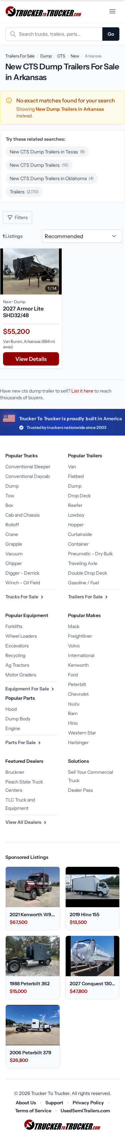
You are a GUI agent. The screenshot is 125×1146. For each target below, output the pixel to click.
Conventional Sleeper (27, 467)
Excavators (17, 646)
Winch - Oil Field (22, 583)
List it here (82, 391)
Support (54, 1103)
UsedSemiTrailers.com (85, 1111)
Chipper (13, 563)
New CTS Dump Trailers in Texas (47, 152)
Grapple (13, 544)
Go (111, 34)
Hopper (76, 525)
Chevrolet (78, 694)
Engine (12, 728)
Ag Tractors (17, 665)
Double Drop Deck (87, 573)
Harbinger (78, 742)
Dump (46, 55)
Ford (73, 675)
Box (9, 505)
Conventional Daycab (27, 476)
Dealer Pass (80, 790)
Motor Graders (20, 675)
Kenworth (78, 665)
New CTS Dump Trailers (39, 165)
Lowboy (76, 515)
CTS (61, 55)
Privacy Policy (88, 1103)
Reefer (75, 505)
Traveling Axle (82, 563)
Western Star (82, 733)
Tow (9, 496)
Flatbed (76, 476)
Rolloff (12, 525)
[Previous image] (7, 271)
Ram (73, 713)
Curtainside (80, 534)
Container (78, 544)
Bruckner (14, 772)
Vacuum (14, 554)
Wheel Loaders (21, 636)
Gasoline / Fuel (83, 583)
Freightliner (80, 636)
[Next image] (55, 271)
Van (72, 467)
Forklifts (13, 626)
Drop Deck (79, 496)
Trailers (24, 192)
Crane (11, 534)
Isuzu (73, 704)
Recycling (15, 655)
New (75, 55)
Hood (11, 709)
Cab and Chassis (22, 515)
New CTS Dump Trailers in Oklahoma (52, 178)
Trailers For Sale (20, 55)
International (81, 655)
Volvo (74, 646)
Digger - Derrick (22, 573)
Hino (73, 723)
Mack (73, 626)
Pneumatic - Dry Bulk (90, 554)
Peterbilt (77, 684)
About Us (26, 1103)
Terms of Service (33, 1111)
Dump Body (17, 719)
